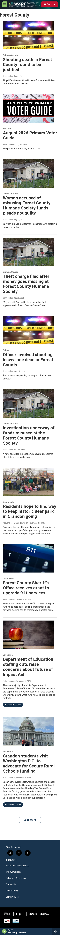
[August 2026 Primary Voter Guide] (28, 108)
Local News (8, 578)
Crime (6, 350)
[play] (4, 931)
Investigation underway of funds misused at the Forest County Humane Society (29, 435)
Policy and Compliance (16, 878)
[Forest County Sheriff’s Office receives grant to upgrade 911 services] (28, 558)
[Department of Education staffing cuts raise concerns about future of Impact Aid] (28, 635)
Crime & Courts (10, 55)
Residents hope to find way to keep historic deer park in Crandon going (29, 511)
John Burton (8, 76)
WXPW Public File (13, 872)
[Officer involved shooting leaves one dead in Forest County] (28, 330)
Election (7, 128)
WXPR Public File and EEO (17, 866)
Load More (30, 820)
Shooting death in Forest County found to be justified (27, 64)
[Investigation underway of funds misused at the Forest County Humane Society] (28, 403)
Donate (51, 4)
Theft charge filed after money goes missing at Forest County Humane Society (26, 284)
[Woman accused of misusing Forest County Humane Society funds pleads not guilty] (28, 173)
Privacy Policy (12, 891)
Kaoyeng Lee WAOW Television (15, 523)
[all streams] (56, 931)
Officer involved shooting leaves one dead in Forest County (28, 359)
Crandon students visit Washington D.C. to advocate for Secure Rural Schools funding (29, 763)
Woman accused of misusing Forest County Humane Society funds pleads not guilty (26, 205)
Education (8, 655)
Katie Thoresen (9, 144)
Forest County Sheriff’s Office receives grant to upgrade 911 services (26, 587)
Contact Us (11, 884)
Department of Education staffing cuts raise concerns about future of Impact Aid (28, 667)
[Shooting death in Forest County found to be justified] (28, 35)
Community (8, 502)
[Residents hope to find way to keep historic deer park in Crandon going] (28, 482)
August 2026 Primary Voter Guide (30, 135)
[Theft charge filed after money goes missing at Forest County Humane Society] (28, 252)
